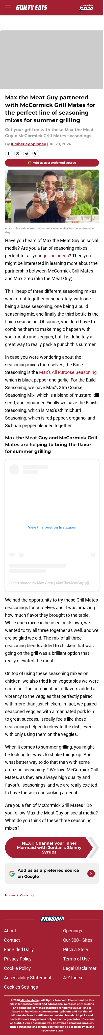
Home (10, 895)
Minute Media (29, 1000)
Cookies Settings (21, 987)
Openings (72, 930)
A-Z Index (72, 977)
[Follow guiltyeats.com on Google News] (91, 873)
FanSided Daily (19, 949)
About (10, 930)
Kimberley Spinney (28, 144)
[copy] (35, 153)
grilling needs (55, 255)
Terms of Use (76, 958)
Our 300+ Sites (77, 940)
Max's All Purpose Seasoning (68, 372)
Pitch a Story (75, 949)
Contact (12, 940)
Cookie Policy (17, 968)
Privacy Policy (18, 958)
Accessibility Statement (27, 977)
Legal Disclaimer (79, 968)
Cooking (27, 895)
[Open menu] (8, 8)
